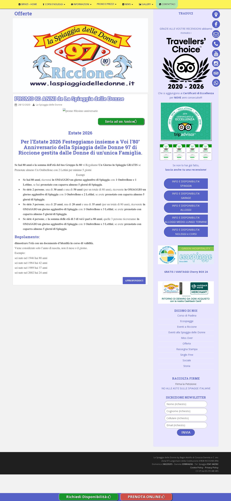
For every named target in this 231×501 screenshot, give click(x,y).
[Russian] (192, 18)
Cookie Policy (196, 467)
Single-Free (186, 354)
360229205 (167, 464)
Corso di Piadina (186, 315)
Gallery (115, 3)
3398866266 (187, 464)
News (102, 3)
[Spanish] (197, 18)
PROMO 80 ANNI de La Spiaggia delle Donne (69, 98)
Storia (186, 366)
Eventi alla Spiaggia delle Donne (186, 332)
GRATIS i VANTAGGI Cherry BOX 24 (186, 271)
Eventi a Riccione (187, 326)
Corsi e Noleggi (45, 3)
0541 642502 (212, 464)
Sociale (187, 360)
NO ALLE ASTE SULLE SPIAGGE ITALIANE (186, 388)
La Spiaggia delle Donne (49, 104)
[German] (182, 18)
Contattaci (130, 3)
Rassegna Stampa (186, 349)
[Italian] (187, 18)
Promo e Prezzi (85, 3)
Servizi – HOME (25, 3)
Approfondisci (134, 280)
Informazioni (66, 3)
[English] (173, 18)
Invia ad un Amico (119, 121)
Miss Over (187, 338)
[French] (178, 18)
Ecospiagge (186, 321)
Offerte (187, 343)
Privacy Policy (211, 467)
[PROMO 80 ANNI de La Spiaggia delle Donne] (80, 55)
